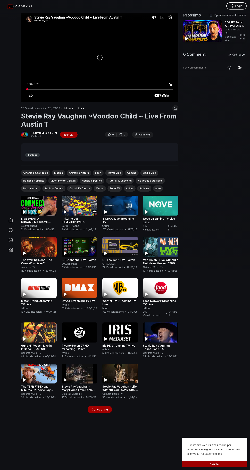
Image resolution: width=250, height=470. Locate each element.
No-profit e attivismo (150, 180)
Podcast (144, 188)
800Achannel (69, 263)
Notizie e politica (92, 180)
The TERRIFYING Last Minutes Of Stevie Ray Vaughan (36, 390)
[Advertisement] (123, 445)
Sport (98, 172)
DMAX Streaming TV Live (78, 301)
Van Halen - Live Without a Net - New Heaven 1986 (160, 261)
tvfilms (105, 225)
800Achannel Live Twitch (79, 260)
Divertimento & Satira (63, 180)
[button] (8, 230)
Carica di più (100, 409)
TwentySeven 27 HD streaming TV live (75, 347)
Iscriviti (68, 134)
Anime (129, 188)
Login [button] (238, 6)
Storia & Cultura (54, 188)
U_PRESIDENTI (110, 263)
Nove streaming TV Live (159, 218)
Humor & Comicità (33, 180)
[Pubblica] (240, 68)
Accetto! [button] (215, 464)
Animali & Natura (79, 172)
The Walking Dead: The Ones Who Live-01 (36, 261)
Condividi (145, 134)
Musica (68, 108)
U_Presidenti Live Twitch (118, 260)
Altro (158, 188)
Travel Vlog (114, 172)
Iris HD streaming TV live (118, 345)
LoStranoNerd (29, 225)
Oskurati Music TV (42, 133)
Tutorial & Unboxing (120, 180)
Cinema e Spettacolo (35, 172)
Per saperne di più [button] (211, 453)
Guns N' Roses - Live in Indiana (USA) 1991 (36, 347)
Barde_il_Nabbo (70, 225)
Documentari (30, 188)
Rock (81, 108)
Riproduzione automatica (230, 15)
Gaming (131, 172)
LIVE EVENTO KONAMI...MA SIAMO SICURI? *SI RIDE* (34, 222)
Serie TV (115, 188)
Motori (100, 188)
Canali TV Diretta (79, 188)
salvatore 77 (28, 267)
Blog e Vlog (149, 172)
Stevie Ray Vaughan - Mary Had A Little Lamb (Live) (77, 390)
